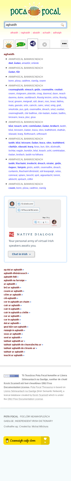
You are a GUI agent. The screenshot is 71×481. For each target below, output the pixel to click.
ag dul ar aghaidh (14, 269)
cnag (39, 93)
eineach (29, 89)
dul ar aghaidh (12, 323)
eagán (19, 150)
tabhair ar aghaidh (14, 351)
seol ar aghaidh (13, 337)
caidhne (26, 80)
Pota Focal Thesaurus (41, 387)
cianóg (34, 80)
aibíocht (13, 179)
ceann (42, 80)
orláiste (35, 63)
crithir (30, 179)
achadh (46, 32)
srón (26, 105)
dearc (41, 101)
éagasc (12, 167)
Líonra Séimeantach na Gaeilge (20, 391)
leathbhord (50, 130)
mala (11, 105)
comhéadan (35, 126)
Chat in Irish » (21, 254)
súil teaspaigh (47, 171)
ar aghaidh (10, 284)
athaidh (14, 32)
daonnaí (47, 93)
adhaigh (57, 32)
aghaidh (9, 54)
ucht (25, 126)
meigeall (27, 101)
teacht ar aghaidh (14, 355)
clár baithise (31, 113)
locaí (11, 101)
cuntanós (13, 171)
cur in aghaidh (12, 319)
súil (35, 101)
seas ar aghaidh (13, 334)
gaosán (19, 105)
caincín (33, 105)
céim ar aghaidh (13, 294)
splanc (22, 175)
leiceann (13, 117)
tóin (47, 146)
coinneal (13, 175)
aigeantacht (46, 175)
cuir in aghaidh (12, 309)
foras (36, 146)
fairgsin (22, 167)
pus (21, 109)
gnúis (37, 89)
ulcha (55, 97)
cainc (40, 105)
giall (59, 105)
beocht (30, 175)
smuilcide (13, 109)
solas (58, 171)
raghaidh (25, 32)
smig (53, 105)
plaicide (31, 93)
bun (42, 146)
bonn (11, 80)
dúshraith (55, 146)
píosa (18, 80)
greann (18, 101)
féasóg (62, 97)
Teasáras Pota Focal (36, 375)
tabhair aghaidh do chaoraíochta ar (23, 344)
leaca (21, 117)
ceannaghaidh (16, 89)
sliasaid (12, 134)
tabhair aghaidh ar (14, 341)
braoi (53, 101)
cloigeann (21, 93)
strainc (50, 163)
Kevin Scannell (12, 383)
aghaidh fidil (11, 277)
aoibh (37, 167)
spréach (22, 179)
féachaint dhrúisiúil (29, 171)
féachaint (21, 163)
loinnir (57, 175)
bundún (28, 150)
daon (55, 93)
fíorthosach (29, 134)
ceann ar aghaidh (14, 291)
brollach (54, 126)
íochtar (12, 150)
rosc (47, 101)
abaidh (36, 32)
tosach (18, 126)
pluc (27, 117)
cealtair (59, 89)
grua (33, 117)
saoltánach (30, 97)
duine (20, 97)
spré (37, 175)
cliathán (61, 130)
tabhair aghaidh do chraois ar (20, 348)
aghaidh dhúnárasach (16, 273)
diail (11, 63)
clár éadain (44, 113)
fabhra (60, 101)
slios (41, 130)
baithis (62, 113)
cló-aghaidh (11, 298)
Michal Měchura (40, 426)
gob (26, 109)
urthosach (42, 134)
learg (20, 134)
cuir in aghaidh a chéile (17, 312)
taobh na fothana (34, 154)
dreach (45, 109)
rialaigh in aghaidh (14, 330)
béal (11, 126)
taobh (63, 126)
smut (46, 105)
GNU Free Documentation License (25, 399)
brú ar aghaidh (12, 287)
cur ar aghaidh (12, 316)
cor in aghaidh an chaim (17, 302)
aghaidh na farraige (15, 280)
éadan (17, 63)
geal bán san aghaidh (16, 326)
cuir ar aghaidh (13, 305)
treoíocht (32, 163)
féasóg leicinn (44, 97)
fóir (18, 72)
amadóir (26, 63)
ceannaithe (47, 89)
